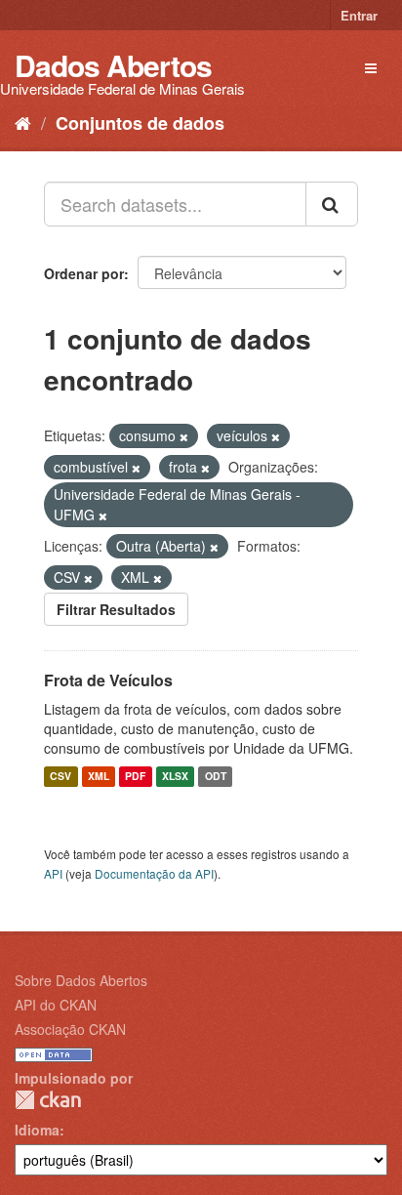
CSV (60, 776)
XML (98, 776)
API (53, 873)
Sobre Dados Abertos (81, 980)
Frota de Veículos (108, 680)
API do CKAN (56, 1004)
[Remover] (184, 436)
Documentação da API (154, 873)
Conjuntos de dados (140, 123)
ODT (215, 776)
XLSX (175, 776)
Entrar (359, 15)
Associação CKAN (70, 1029)
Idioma (37, 1129)
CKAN (48, 1100)
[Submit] (331, 204)
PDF (135, 776)
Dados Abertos (113, 65)
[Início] (23, 122)
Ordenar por (84, 273)
